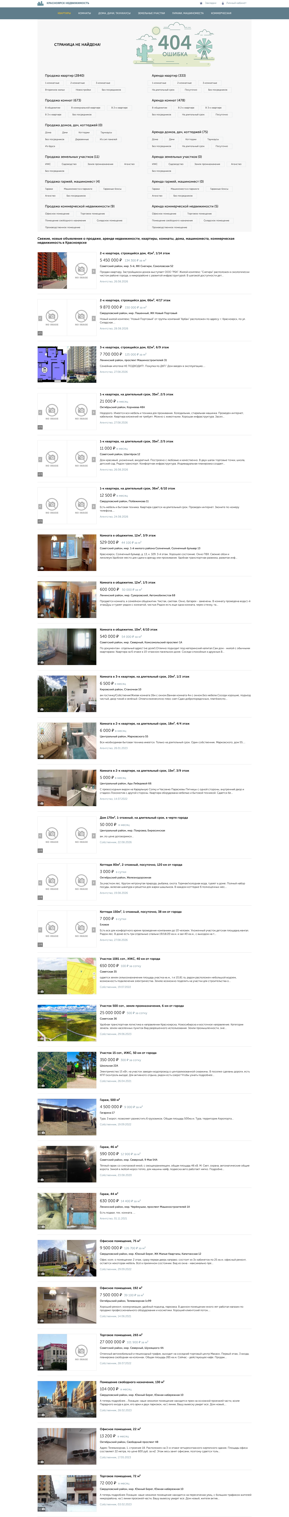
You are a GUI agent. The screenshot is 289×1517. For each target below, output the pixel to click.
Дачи (65, 132)
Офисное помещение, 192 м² (121, 1288)
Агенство (129, 164)
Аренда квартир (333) (169, 75)
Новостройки (83, 90)
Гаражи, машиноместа (188, 13)
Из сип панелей (108, 139)
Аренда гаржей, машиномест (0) (178, 181)
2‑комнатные (77, 83)
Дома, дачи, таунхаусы (114, 13)
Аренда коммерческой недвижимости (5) (185, 206)
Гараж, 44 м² (109, 1194)
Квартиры (64, 13)
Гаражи (49, 189)
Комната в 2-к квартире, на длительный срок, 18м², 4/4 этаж (144, 723)
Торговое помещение (92, 214)
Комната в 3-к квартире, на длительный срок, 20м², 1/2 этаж (144, 676)
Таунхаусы (106, 132)
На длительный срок (163, 90)
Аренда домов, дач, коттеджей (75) (180, 132)
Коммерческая (221, 13)
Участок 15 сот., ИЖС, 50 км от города (128, 1053)
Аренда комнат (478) (168, 100)
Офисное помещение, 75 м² (120, 1241)
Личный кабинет (236, 3)
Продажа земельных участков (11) (72, 157)
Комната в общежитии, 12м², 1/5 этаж (127, 582)
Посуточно (191, 90)
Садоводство (69, 164)
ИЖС (48, 164)
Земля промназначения (100, 164)
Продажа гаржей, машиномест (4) (72, 181)
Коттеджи (84, 132)
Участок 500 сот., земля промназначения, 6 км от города (142, 1005)
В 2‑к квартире (119, 108)
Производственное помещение (62, 227)
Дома (48, 132)
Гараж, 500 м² (110, 1100)
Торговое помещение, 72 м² (120, 1476)
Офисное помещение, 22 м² (120, 1429)
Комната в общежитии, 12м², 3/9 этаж (128, 535)
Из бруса (50, 146)
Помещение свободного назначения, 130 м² (132, 1382)
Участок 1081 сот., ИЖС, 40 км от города (130, 958)
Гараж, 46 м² (109, 1147)
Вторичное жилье (55, 90)
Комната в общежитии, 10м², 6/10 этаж (128, 629)
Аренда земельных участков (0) (177, 157)
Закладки (210, 3)
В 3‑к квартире (53, 114)
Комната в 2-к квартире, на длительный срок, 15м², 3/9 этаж (144, 770)
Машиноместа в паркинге (78, 189)
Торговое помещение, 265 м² (121, 1335)
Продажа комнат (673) (63, 100)
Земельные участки (151, 13)
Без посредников (111, 90)
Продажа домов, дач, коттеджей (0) (73, 125)
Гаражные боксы (112, 189)
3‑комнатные (103, 83)
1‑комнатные (52, 83)
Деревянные (82, 139)
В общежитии (52, 108)
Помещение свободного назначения (65, 220)
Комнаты (84, 13)
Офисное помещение (57, 214)
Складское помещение (109, 220)
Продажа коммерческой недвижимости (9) (80, 206)
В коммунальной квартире (85, 108)
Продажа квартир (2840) (64, 75)
